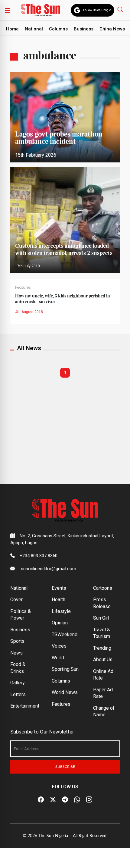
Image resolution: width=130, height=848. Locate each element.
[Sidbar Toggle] (7, 10)
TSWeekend (64, 634)
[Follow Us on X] (53, 799)
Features (23, 287)
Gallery (17, 683)
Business (83, 29)
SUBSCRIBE (65, 766)
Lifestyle (61, 611)
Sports (17, 641)
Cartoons (102, 588)
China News (112, 29)
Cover (16, 599)
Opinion (60, 623)
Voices (59, 646)
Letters (18, 694)
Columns (58, 29)
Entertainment (24, 706)
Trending (102, 648)
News (16, 653)
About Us (102, 659)
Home (12, 29)
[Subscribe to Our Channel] (65, 799)
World (58, 658)
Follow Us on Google (97, 10)
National (34, 29)
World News (65, 692)
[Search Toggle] (121, 9)
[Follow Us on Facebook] (41, 799)
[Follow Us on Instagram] (89, 799)
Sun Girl (101, 618)
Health (58, 599)
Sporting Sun (65, 669)
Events (59, 588)
